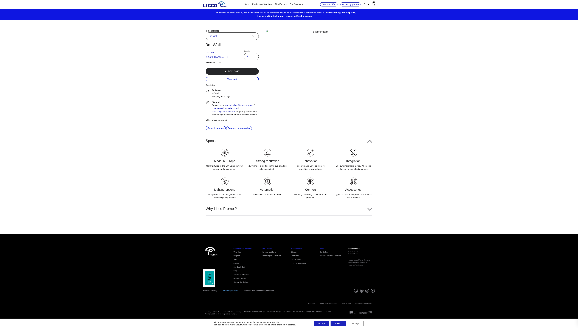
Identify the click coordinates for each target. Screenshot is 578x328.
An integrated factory (269, 252)
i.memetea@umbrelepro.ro (270, 16)
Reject (338, 323)
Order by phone (215, 128)
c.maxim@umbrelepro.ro (299, 16)
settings (291, 324)
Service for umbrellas (241, 274)
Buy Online (324, 252)
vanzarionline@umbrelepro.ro (340, 12)
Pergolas (236, 256)
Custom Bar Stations (241, 282)
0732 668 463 (353, 254)
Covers (236, 263)
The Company (296, 4)
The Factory (281, 4)
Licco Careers (296, 259)
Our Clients (295, 256)
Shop (246, 4)
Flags (235, 271)
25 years (294, 252)
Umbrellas (237, 252)
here (300, 12)
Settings (355, 323)
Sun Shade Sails (239, 267)
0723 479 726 (353, 251)
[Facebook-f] (373, 291)
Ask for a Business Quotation (330, 256)
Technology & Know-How (271, 256)
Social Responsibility (298, 263)
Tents (235, 259)
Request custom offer (239, 128)
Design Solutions (239, 278)
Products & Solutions (262, 4)
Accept (321, 323)
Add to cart (232, 71)
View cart (232, 79)
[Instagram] (367, 291)
